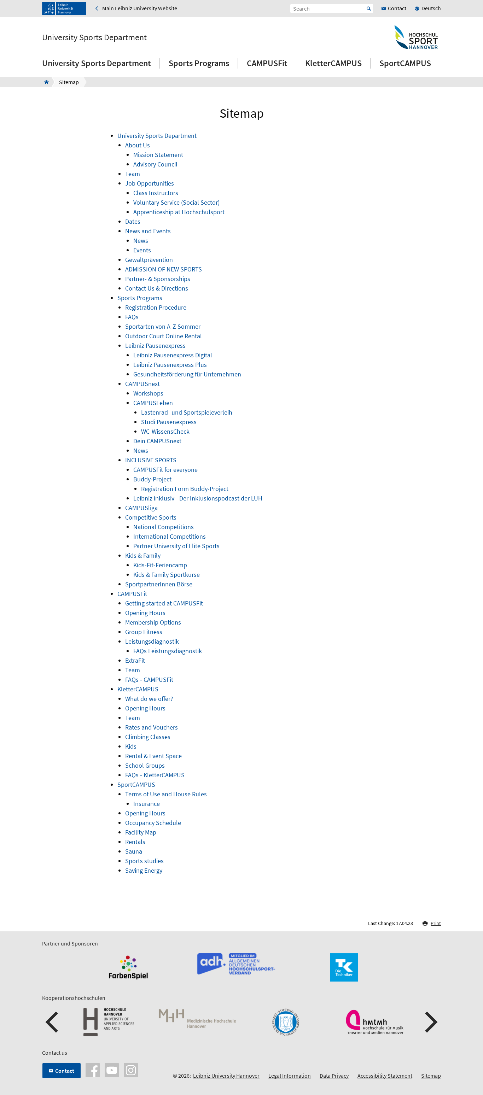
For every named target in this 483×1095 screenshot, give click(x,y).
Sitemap (431, 1075)
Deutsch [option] (431, 8)
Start (369, 8)
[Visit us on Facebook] (92, 1069)
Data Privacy (334, 1075)
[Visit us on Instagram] (130, 1069)
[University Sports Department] (44, 82)
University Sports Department (94, 37)
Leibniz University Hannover (226, 1075)
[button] (52, 1022)
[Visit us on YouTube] (111, 1069)
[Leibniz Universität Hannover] (64, 8)
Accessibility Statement (384, 1075)
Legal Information (289, 1075)
